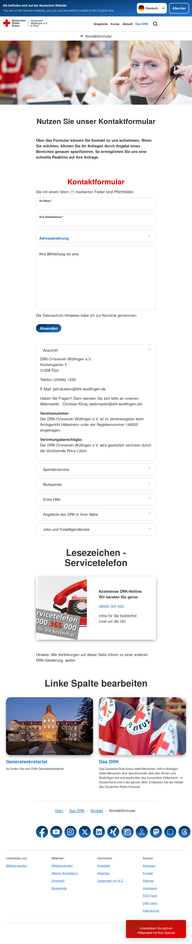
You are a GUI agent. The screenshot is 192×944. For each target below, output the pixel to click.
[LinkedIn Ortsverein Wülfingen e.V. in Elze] (99, 832)
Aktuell (127, 24)
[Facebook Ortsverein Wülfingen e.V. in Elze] (42, 832)
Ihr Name (45, 201)
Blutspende (52, 484)
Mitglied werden (16, 865)
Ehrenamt (58, 880)
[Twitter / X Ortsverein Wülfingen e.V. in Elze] (85, 832)
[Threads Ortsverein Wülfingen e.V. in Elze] (184, 832)
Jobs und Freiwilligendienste (66, 529)
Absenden (49, 328)
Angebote (101, 24)
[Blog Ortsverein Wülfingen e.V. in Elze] (128, 832)
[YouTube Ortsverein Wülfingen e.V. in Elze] (56, 832)
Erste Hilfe (51, 499)
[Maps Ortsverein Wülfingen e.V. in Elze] (142, 832)
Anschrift (50, 350)
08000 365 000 (111, 606)
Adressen (149, 865)
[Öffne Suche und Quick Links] (155, 24)
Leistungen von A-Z (110, 880)
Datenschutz (151, 910)
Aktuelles (103, 873)
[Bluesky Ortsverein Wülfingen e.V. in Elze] (170, 832)
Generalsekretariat (26, 761)
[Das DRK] (142, 726)
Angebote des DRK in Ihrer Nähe (70, 514)
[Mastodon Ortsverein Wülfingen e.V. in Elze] (156, 832)
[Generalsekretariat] (49, 726)
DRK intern (150, 903)
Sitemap (148, 880)
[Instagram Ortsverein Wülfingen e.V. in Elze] (70, 832)
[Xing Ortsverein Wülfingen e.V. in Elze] (113, 832)
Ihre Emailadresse (51, 217)
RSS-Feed (150, 895)
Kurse (115, 24)
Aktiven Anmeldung (65, 873)
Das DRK (141, 24)
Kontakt (148, 873)
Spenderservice (56, 469)
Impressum (150, 888)
